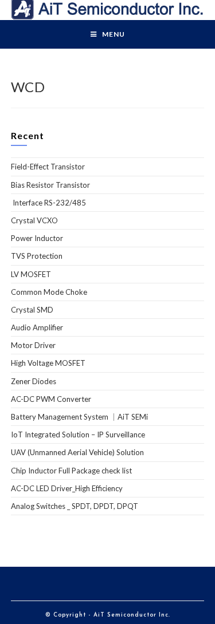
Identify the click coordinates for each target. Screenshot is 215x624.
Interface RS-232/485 (48, 202)
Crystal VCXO (34, 220)
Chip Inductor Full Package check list (71, 470)
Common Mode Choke (49, 292)
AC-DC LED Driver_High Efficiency (67, 488)
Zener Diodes (33, 381)
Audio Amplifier (37, 327)
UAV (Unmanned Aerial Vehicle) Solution (77, 452)
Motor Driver (33, 345)
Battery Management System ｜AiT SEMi (79, 416)
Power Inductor (37, 238)
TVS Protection (36, 255)
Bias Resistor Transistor (50, 184)
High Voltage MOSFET (48, 363)
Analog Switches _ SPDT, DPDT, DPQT (74, 506)
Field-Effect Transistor (48, 166)
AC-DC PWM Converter (51, 399)
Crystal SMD (32, 309)
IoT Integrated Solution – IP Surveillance (78, 434)
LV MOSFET (31, 274)
